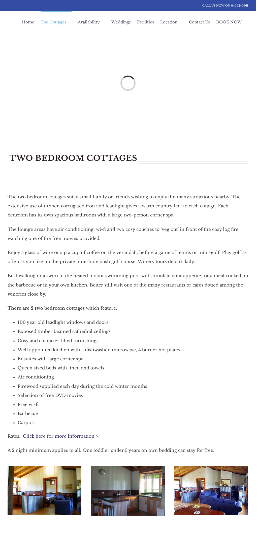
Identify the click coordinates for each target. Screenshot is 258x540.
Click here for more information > (60, 436)
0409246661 (239, 5)
